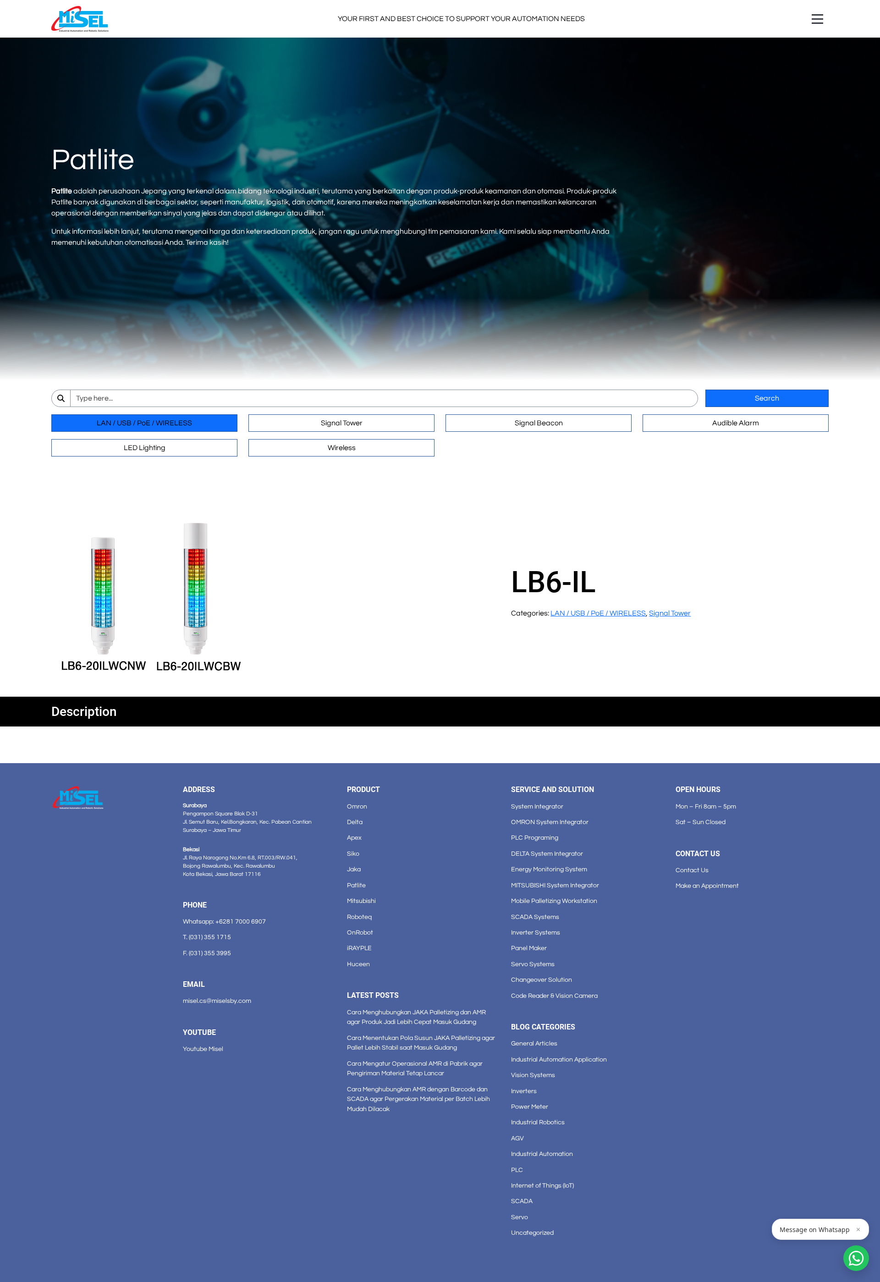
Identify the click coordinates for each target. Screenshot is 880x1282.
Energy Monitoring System (549, 869)
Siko (353, 853)
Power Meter (529, 1106)
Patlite (356, 885)
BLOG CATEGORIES (543, 1027)
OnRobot (360, 932)
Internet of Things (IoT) (542, 1185)
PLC (517, 1169)
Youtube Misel (203, 1048)
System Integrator (537, 806)
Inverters (524, 1091)
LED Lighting (144, 447)
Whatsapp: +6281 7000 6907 (224, 921)
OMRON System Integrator (549, 822)
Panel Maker (529, 948)
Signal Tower (342, 423)
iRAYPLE (359, 948)
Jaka (354, 869)
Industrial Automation (542, 1153)
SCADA (522, 1201)
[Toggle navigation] (817, 19)
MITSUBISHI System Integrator (555, 885)
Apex (354, 837)
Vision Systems (533, 1075)
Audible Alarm (735, 423)
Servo (519, 1217)
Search (767, 398)
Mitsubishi (361, 900)
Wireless (342, 447)
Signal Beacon (539, 423)
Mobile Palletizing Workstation (554, 900)
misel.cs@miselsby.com (217, 1000)
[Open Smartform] (856, 1258)
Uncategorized (532, 1232)
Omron (357, 806)
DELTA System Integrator (547, 853)
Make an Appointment (707, 885)
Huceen (358, 964)
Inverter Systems (535, 932)
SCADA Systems (535, 916)
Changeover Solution (541, 979)
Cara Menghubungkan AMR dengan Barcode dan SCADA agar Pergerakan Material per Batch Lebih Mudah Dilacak (418, 1099)
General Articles (534, 1043)
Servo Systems (533, 964)
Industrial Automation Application (559, 1059)
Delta (355, 822)
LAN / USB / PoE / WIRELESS (144, 423)
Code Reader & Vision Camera (554, 995)
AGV (517, 1138)
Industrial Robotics (538, 1122)
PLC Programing (534, 837)
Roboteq (359, 916)
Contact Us (692, 870)
